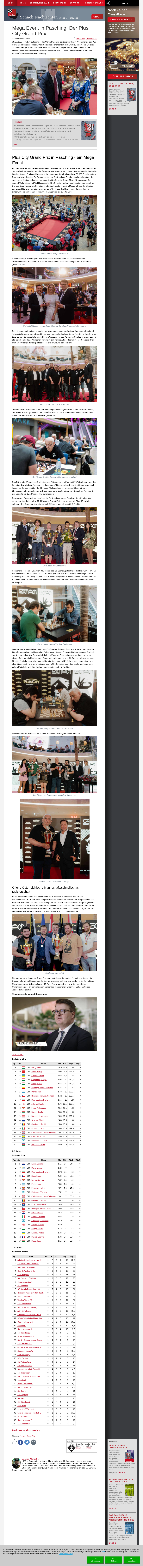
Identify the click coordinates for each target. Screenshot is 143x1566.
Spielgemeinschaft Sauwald (28, 1369)
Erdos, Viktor (36, 1084)
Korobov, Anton (37, 1076)
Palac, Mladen (37, 1213)
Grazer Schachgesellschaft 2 (29, 1413)
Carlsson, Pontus (38, 1136)
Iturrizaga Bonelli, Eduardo (42, 1088)
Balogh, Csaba (37, 1112)
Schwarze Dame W (25, 1351)
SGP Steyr (21, 1406)
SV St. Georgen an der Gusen (29, 1340)
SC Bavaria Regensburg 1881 (29, 1289)
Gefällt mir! (81, 39)
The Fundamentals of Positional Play (121, 1480)
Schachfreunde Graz (25, 1336)
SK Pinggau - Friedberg (26, 1278)
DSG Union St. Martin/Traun (28, 1376)
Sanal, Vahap (36, 1071)
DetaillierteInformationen (95, 1560)
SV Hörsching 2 (23, 1402)
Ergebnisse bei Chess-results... (26, 1430)
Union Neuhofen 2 (24, 1420)
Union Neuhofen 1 (24, 1329)
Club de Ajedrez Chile (26, 1271)
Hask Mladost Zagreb (26, 1267)
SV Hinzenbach (23, 1373)
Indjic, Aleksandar (38, 1108)
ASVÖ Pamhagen (24, 1366)
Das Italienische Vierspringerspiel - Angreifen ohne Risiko (121, 1517)
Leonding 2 (21, 1380)
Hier (103, 1552)
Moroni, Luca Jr (37, 1128)
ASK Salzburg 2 (23, 1358)
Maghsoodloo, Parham (40, 1100)
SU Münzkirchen (24, 1416)
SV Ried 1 (21, 1391)
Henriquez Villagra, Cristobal (42, 1096)
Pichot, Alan (36, 1092)
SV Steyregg (22, 1395)
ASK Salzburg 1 (23, 1355)
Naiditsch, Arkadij (38, 1145)
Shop (10, 3)
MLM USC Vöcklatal (25, 1409)
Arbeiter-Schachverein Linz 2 (29, 1315)
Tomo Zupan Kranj (24, 1296)
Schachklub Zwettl (24, 1282)
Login (125, 3)
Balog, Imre (36, 1067)
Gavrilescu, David (38, 1124)
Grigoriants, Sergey (39, 1080)
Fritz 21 (18, 122)
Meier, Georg (36, 1168)
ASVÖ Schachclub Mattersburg (30, 1318)
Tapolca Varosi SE (24, 1300)
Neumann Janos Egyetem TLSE (30, 1293)
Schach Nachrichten (39, 17)
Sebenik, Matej (37, 1120)
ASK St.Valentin (24, 1311)
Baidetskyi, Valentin (39, 1116)
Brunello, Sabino (38, 1217)
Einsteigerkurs (94, 3)
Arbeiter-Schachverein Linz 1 (29, 1260)
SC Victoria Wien (24, 1362)
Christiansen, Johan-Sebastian (43, 1132)
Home (23, 3)
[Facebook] (20, 1442)
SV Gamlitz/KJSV (24, 1344)
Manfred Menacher (30, 1459)
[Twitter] (27, 1442)
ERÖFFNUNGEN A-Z (39, 3)
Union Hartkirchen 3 (25, 1387)
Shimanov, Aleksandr (39, 1221)
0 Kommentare (91, 39)
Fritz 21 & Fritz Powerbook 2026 (118, 1446)
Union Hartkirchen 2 (25, 1384)
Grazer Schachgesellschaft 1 (29, 1347)
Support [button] (75, 3)
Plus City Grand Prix (27, 1436)
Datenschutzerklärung (66, 1554)
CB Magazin (59, 3)
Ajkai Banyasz (23, 1275)
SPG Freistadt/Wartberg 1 (27, 1307)
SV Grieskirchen (24, 1304)
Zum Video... (17, 1054)
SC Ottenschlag (23, 1424)
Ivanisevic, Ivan (37, 1180)
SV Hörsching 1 (23, 1333)
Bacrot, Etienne (37, 1237)
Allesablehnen (113, 1560)
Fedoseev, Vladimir (39, 1140)
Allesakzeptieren (131, 1560)
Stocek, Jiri (36, 1176)
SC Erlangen (22, 1286)
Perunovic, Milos (38, 1188)
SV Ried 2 (21, 1398)
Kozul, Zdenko (37, 1164)
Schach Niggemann (83, 1448)
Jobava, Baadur (37, 1104)
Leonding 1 (21, 1326)
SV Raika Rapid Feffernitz (28, 1264)
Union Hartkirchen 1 (25, 1322)
